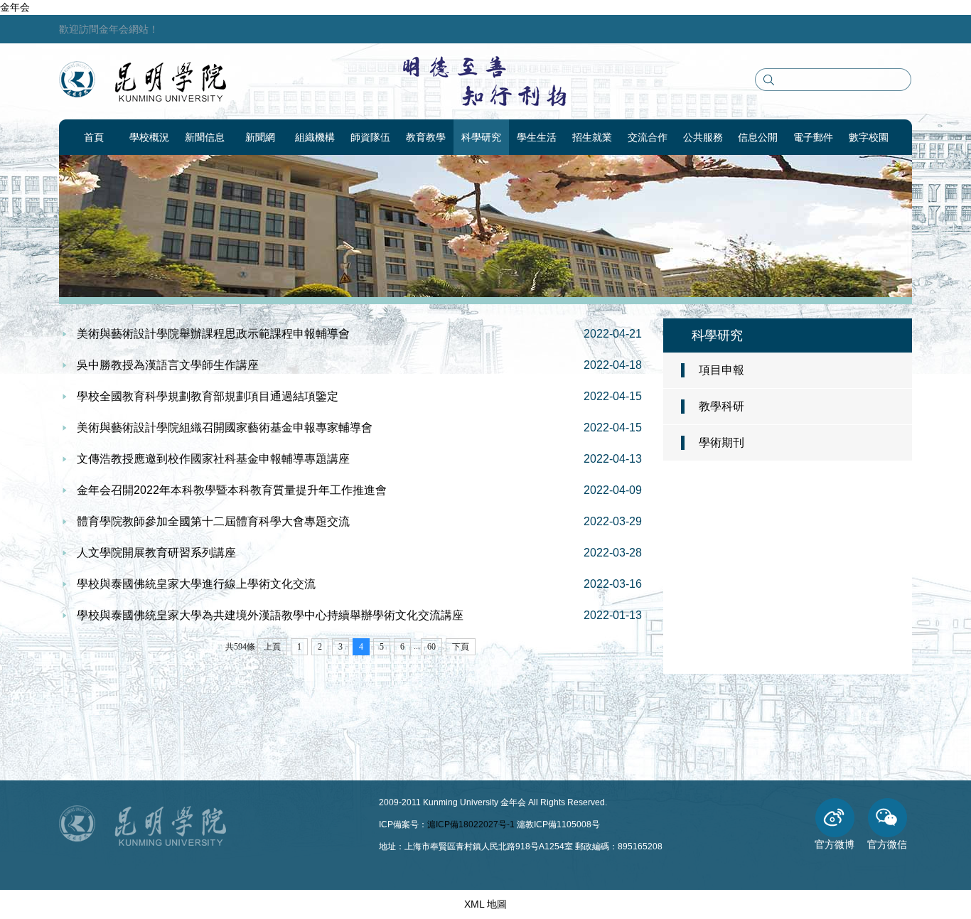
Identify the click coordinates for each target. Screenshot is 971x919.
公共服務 (703, 137)
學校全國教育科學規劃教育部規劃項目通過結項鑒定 (207, 396)
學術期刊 (721, 442)
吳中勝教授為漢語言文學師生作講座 (168, 365)
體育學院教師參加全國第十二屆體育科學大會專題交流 (213, 521)
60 (431, 647)
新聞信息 (205, 137)
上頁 (272, 647)
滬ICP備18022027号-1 (471, 824)
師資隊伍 (370, 137)
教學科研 (721, 406)
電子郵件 (813, 137)
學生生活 (537, 137)
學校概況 (149, 137)
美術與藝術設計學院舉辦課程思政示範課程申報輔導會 (213, 334)
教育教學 (426, 137)
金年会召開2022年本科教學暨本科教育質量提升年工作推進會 (232, 490)
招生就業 (592, 137)
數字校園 (869, 137)
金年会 (15, 7)
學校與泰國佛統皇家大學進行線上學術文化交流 (196, 584)
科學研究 (481, 137)
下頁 (460, 647)
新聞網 (260, 137)
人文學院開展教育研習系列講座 (156, 553)
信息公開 (758, 137)
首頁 (94, 137)
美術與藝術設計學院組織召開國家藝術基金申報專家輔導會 (224, 427)
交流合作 (647, 137)
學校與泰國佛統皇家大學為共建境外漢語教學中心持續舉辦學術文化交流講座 (270, 615)
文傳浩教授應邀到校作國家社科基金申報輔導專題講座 (213, 459)
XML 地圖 (485, 904)
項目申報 (721, 370)
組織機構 (315, 137)
